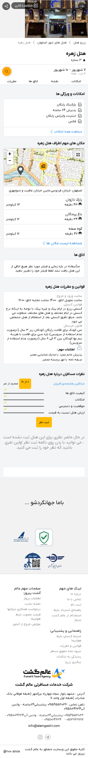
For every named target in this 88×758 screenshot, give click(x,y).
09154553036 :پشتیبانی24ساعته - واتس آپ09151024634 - (44, 715)
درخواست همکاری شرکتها (24, 609)
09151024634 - (51, 719)
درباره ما (76, 594)
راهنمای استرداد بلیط (67, 610)
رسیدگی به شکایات (69, 657)
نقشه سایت (33, 604)
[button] (43, 166)
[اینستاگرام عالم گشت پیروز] (40, 737)
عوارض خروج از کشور (27, 624)
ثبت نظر (44, 422)
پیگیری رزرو (73, 662)
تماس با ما (74, 599)
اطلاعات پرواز (32, 598)
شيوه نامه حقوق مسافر (65, 651)
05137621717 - (73, 719)
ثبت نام (76, 605)
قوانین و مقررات (70, 646)
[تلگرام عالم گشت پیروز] (48, 737)
